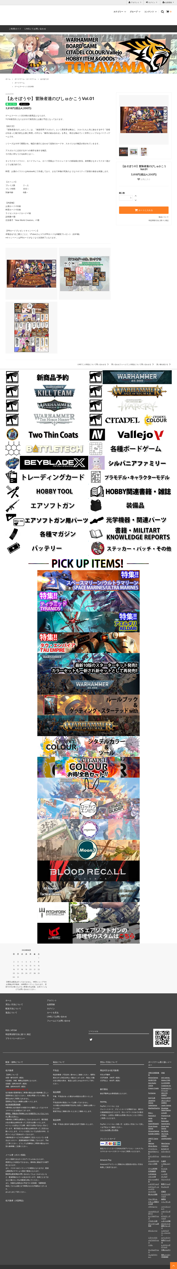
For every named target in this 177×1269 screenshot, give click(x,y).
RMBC (150, 1121)
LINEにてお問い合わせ (35, 29)
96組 (163, 1073)
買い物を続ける (162, 364)
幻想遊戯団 (152, 1171)
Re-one (163, 1118)
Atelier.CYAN (165, 1080)
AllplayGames (153, 1078)
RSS (7, 1030)
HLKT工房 (151, 1098)
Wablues (151, 1143)
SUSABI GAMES (153, 1134)
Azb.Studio (152, 1083)
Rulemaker (165, 1121)
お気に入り (145, 179)
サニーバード (165, 1179)
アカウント (135, 2)
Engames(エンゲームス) (166, 1089)
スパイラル (152, 1192)
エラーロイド (165, 1151)
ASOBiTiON (152, 1080)
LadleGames (152, 1105)
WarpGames (165, 1143)
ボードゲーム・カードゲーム (25, 79)
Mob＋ (150, 1113)
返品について (164, 217)
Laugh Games (166, 1105)
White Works (152, 1146)
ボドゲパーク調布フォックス (165, 1226)
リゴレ (150, 1245)
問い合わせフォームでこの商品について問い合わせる (131, 364)
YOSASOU (164, 1146)
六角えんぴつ (165, 1250)
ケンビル (164, 1169)
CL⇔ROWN (165, 1083)
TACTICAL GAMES (164, 1135)
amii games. (165, 1078)
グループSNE (152, 1164)
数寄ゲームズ (165, 1184)
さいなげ (164, 1177)
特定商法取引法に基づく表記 (18, 1034)
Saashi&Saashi (153, 1124)
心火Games (152, 1174)
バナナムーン (152, 1207)
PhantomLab (165, 1116)
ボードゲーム (20, 83)
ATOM (14, 1030)
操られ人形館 (152, 1194)
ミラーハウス (152, 1238)
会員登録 (168, 2)
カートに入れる (145, 210)
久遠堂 (163, 1161)
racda (150, 1118)
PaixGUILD (152, 1116)
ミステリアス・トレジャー (165, 1233)
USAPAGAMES (166, 1139)
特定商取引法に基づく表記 (159, 220)
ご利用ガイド (15, 29)
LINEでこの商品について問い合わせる (92, 364)
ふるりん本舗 (165, 1221)
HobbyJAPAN (166, 1098)
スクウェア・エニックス (153, 1188)
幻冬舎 (163, 1171)
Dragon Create (153, 1088)
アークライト (152, 1149)
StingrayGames (153, 1131)
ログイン (152, 2)
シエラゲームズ (153, 1184)
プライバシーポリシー (15, 1038)
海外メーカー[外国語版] (165, 1256)
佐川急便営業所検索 (13, 1104)
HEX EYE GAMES (164, 1094)
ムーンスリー (165, 1238)
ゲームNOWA (152, 1169)
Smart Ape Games (165, 1127)
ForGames (152, 1093)
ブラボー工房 (152, 1221)
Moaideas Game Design (166, 1109)
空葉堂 (163, 1192)
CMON (150, 1086)
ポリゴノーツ (152, 1231)
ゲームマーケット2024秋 (24, 86)
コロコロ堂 (152, 1177)
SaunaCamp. (165, 1124)
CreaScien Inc (166, 1086)
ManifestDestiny (154, 1108)
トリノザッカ (165, 1202)
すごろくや (165, 1187)
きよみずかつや (153, 1161)
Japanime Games (151, 1102)
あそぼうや (44, 79)
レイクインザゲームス (165, 1246)
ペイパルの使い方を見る (109, 1130)
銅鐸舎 (163, 1199)
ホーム (8, 79)
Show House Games (152, 1127)
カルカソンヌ (165, 1156)
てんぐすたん (152, 1199)
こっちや (164, 1174)
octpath (164, 1113)
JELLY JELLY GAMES (166, 1102)
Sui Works (164, 1131)
